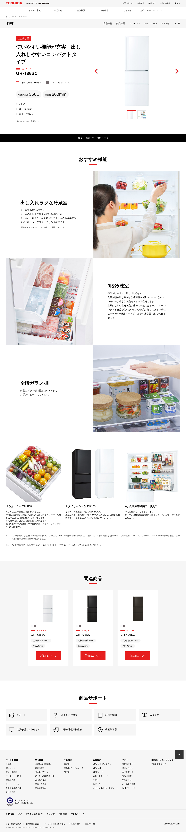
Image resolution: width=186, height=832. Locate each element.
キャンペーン (150, 23)
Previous (96, 71)
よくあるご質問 (128, 784)
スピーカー (97, 784)
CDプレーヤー (99, 772)
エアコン (67, 764)
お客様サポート (128, 764)
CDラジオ (97, 768)
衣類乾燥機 (39, 768)
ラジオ (96, 780)
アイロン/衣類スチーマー (45, 776)
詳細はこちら (48, 655)
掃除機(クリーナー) (43, 772)
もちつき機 (10, 792)
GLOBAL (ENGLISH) (172, 824)
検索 (178, 3)
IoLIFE (177, 23)
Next (177, 71)
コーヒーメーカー (13, 784)
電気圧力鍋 (10, 780)
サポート (128, 10)
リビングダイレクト (159, 764)
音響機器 (104, 10)
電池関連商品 (40, 788)
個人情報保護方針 (33, 824)
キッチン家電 (34, 10)
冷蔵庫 (8, 764)
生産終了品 (127, 780)
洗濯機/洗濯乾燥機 (43, 764)
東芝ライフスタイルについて (30, 814)
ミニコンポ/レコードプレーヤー (106, 788)
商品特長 (120, 23)
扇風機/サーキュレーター (74, 768)
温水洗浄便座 (40, 780)
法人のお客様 (165, 3)
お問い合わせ (127, 3)
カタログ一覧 (127, 772)
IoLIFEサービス (128, 788)
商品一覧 (107, 23)
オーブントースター (14, 776)
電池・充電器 (40, 784)
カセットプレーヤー (101, 776)
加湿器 (67, 772)
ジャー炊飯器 (11, 772)
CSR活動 (51, 814)
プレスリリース (77, 814)
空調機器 (81, 10)
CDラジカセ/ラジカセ (102, 764)
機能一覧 (89, 138)
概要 (80, 138)
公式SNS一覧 (89, 824)
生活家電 (58, 10)
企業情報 (140, 3)
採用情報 (152, 3)
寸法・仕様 (102, 138)
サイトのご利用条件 (14, 824)
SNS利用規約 (74, 824)
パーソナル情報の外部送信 (54, 824)
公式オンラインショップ (151, 10)
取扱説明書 (127, 776)
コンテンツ (134, 23)
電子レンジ (10, 768)
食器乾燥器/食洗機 (14, 788)
